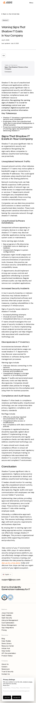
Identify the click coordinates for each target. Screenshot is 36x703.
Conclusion (8, 72)
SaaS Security (7, 618)
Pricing (4, 630)
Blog (3, 639)
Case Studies (6, 641)
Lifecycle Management (10, 620)
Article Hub (6, 648)
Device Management (9, 625)
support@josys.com (11, 580)
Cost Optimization (8, 623)
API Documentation (9, 653)
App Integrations (8, 628)
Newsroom (6, 669)
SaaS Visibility (7, 615)
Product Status (7, 656)
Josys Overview (7, 613)
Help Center (6, 651)
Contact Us (6, 674)
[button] (31, 2)
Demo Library (7, 643)
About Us (5, 664)
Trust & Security (7, 671)
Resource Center (8, 646)
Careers (4, 667)
